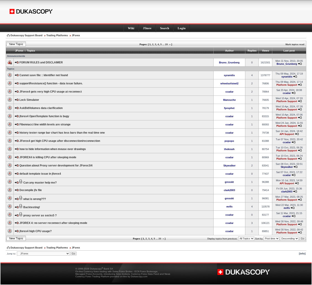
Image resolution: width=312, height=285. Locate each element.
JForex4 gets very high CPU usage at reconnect (50, 91)
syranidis (229, 75)
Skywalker (229, 165)
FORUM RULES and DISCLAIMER (41, 62)
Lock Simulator (29, 99)
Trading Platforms (57, 35)
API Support (287, 134)
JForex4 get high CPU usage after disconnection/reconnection (59, 140)
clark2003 (229, 190)
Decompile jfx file (30, 190)
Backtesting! (31, 207)
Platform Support (286, 84)
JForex (76, 35)
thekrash (229, 149)
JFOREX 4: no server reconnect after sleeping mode (53, 223)
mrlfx (229, 206)
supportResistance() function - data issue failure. (51, 83)
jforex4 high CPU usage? (35, 231)
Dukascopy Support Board (26, 35)
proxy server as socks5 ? (40, 215)
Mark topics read (295, 44)
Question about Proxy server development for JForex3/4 (56, 165)
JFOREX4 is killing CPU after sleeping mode (47, 157)
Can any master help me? (40, 182)
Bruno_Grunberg (229, 62)
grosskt (229, 182)
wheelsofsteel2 (229, 83)
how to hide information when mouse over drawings (52, 149)
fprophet (229, 108)
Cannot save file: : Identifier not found (43, 75)
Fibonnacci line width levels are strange (45, 124)
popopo (229, 141)
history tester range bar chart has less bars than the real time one (62, 132)
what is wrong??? (34, 199)
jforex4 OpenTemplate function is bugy (44, 116)
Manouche (229, 99)
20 (166, 44)
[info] (302, 253)
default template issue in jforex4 (40, 173)
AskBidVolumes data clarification (41, 108)
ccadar (229, 91)
